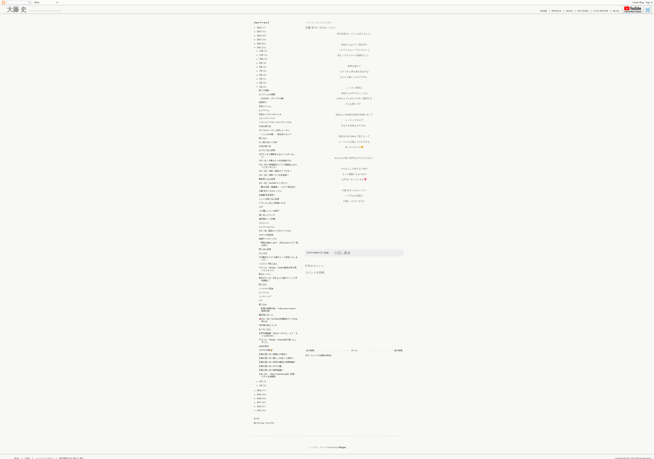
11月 (261, 55)
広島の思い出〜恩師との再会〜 (273, 354)
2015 (259, 410)
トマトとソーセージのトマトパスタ (275, 122)
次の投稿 (310, 350)
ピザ (261, 207)
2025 (259, 31)
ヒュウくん (264, 110)
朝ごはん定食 (265, 249)
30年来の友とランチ (268, 325)
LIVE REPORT (601, 11)
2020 (259, 390)
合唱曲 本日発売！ (267, 195)
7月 (261, 71)
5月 (261, 79)
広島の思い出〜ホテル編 (270, 366)
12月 (261, 51)
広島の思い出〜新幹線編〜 (271, 370)
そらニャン (264, 223)
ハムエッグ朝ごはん (268, 263)
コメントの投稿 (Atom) (320, 355)
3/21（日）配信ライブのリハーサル (275, 231)
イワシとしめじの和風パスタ (272, 203)
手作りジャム (265, 106)
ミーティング (265, 296)
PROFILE (557, 11)
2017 (259, 402)
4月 (261, 83)
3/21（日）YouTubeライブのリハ (273, 183)
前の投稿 (398, 350)
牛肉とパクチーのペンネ (270, 114)
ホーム (354, 350)
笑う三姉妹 (264, 90)
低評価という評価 (267, 219)
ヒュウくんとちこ (267, 227)
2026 (259, 27)
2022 (259, 43)
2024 (259, 35)
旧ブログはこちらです (264, 423)
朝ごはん (263, 138)
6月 (261, 75)
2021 (259, 47)
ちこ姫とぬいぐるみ (268, 142)
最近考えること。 (267, 315)
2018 (259, 398)
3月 (261, 87)
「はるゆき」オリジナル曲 (271, 98)
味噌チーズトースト (268, 239)
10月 (261, 59)
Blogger (342, 447)
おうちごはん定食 (267, 150)
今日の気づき (265, 126)
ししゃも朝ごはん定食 (269, 199)
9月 (261, 63)
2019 (259, 394)
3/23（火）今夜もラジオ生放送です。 (276, 160)
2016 (259, 406)
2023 (259, 39)
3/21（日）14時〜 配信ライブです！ (275, 171)
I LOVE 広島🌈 (266, 350)
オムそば (263, 253)
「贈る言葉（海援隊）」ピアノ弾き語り (277, 187)
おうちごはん (265, 329)
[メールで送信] (336, 252)
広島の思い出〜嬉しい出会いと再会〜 (276, 358)
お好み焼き (264, 346)
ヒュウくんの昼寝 (267, 94)
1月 (261, 385)
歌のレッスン (265, 274)
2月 (261, 381)
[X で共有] (342, 252)
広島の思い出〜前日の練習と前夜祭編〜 (277, 362)
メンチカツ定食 (266, 288)
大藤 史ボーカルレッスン (270, 191)
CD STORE (583, 11)
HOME (543, 11)
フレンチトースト (267, 118)
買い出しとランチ (267, 215)
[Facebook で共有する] (345, 252)
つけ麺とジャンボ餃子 (269, 211)
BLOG (616, 11)
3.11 (260, 300)
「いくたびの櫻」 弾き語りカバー (275, 134)
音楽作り (263, 102)
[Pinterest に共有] (349, 252)
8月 (261, 67)
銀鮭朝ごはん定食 (267, 179)
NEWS (569, 11)
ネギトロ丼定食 (266, 235)
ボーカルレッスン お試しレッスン (274, 130)
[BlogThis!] (339, 252)
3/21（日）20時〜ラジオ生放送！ (274, 175)
